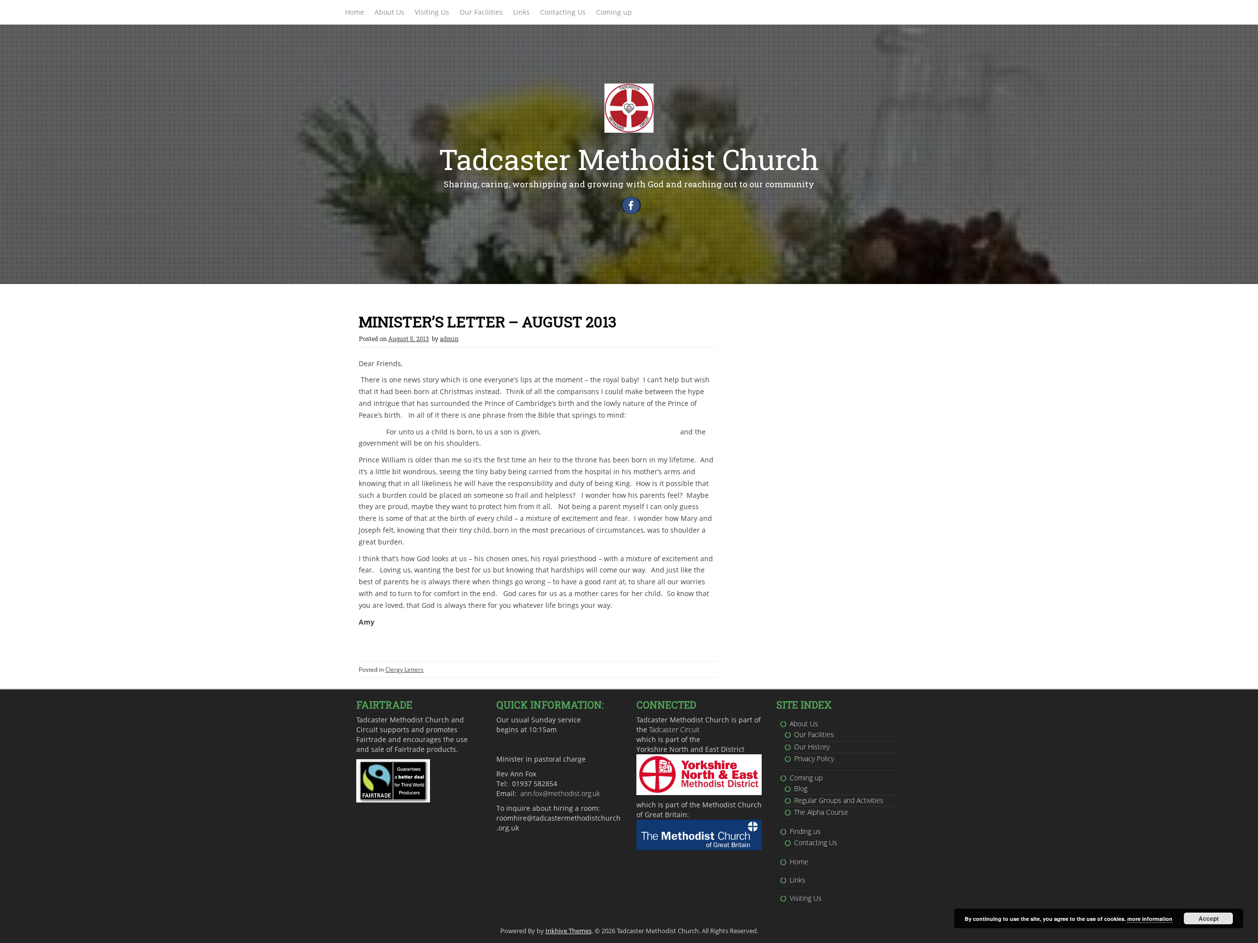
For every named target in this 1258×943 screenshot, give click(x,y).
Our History (811, 746)
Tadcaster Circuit (674, 729)
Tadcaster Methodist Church (629, 159)
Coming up (614, 12)
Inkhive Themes (568, 930)
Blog (800, 788)
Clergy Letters (404, 669)
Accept (1209, 918)
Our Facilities (481, 12)
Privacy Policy (814, 758)
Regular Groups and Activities (839, 800)
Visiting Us (432, 12)
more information (1149, 918)
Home (354, 12)
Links (521, 12)
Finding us (805, 831)
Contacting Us (563, 12)
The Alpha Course (821, 812)
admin (449, 339)
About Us (389, 12)
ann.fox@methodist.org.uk (560, 793)
